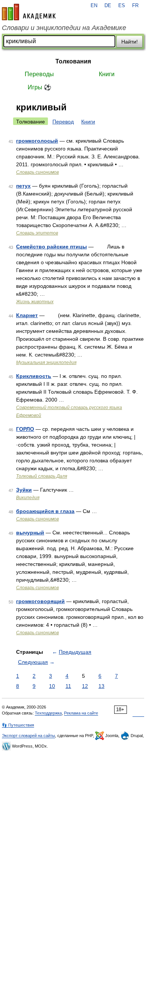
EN (94, 5)
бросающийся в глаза (45, 511)
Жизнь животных (35, 301)
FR (135, 5)
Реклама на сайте (81, 713)
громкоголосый (37, 141)
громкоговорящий (40, 601)
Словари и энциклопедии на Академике (64, 28)
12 (85, 686)
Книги (107, 74)
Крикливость (33, 376)
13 (101, 686)
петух (23, 186)
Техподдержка (48, 713)
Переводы (39, 74)
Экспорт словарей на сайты (28, 735)
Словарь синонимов (37, 172)
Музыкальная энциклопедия (46, 362)
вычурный (30, 533)
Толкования (73, 61)
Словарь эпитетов (37, 233)
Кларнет (27, 315)
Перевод (63, 122)
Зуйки (24, 490)
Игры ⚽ (39, 87)
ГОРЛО (25, 429)
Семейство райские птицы (51, 247)
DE (107, 5)
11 (68, 686)
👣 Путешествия (18, 725)
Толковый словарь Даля (41, 476)
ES (121, 5)
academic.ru (29, 12)
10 (52, 686)
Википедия (27, 497)
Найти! (129, 42)
